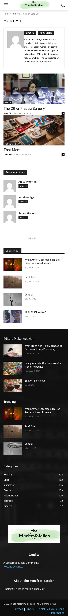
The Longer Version (35, 312)
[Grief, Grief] (12, 282)
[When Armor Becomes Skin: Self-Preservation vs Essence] (12, 264)
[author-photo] (15, 47)
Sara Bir (7, 113)
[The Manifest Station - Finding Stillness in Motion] (34, 534)
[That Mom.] (34, 130)
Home (6, 13)
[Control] (12, 299)
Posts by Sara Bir (30, 13)
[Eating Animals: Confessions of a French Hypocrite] (12, 368)
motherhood (10, 144)
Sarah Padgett (27, 197)
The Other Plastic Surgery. (24, 108)
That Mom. (12, 150)
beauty (8, 102)
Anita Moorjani (27, 181)
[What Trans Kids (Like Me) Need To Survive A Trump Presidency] (12, 350)
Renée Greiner (27, 213)
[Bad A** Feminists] (12, 385)
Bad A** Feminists (35, 380)
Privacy (30, 609)
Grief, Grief (30, 277)
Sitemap (18, 609)
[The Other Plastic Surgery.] (34, 89)
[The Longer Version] (12, 316)
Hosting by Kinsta (13, 566)
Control (29, 294)
